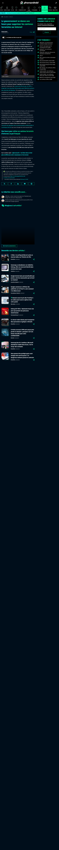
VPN (16, 10)
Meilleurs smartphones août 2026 (47, 77)
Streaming (34, 10)
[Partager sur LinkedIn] (18, 183)
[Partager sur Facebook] (11, 183)
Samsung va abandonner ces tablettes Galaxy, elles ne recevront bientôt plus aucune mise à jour (22, 267)
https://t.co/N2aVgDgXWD (15, 176)
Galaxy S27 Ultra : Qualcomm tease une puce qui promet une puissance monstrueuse (22, 311)
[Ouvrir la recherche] (56, 2)
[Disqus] (18, 226)
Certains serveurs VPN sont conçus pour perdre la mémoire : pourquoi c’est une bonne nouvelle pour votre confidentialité (22, 332)
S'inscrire (47, 32)
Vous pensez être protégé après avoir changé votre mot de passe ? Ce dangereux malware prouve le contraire (22, 355)
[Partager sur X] (4, 183)
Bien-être (55, 10)
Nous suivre (31, 183)
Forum (50, 10)
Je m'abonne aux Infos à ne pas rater (13, 37)
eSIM (28, 10)
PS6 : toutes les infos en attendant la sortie (47, 58)
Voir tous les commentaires (9, 246)
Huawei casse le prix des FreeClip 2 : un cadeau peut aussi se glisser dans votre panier (22, 300)
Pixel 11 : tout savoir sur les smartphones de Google (46, 46)
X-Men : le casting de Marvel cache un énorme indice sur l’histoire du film (22, 256)
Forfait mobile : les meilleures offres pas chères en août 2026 (47, 75)
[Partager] (34, 32)
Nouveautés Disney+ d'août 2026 (47, 62)
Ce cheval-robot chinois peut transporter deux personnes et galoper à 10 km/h (22, 321)
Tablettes (30, 13)
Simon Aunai (4, 31)
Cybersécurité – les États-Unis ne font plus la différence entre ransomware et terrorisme (16, 154)
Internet (22, 13)
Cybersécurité (22, 10)
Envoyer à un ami (25, 183)
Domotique (9, 13)
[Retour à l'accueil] (29, 2)
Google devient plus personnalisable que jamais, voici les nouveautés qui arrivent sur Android (22, 278)
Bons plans (7, 10)
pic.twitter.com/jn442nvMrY (9, 178)
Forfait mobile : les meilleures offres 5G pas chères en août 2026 (47, 71)
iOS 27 (41, 55)
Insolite (18, 13)
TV (33, 13)
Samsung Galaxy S (14, 315)
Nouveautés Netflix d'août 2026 (47, 60)
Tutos (12, 10)
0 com (31, 32)
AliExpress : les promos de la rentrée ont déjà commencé (46, 43)
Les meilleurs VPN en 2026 (46, 79)
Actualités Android (14, 282)
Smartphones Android (15, 293)
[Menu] (2, 2)
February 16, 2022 (24, 179)
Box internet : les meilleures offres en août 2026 (47, 68)
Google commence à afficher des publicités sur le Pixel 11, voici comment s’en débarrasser (22, 289)
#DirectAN (23, 176)
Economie (14, 13)
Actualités (45, 10)
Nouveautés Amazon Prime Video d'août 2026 (47, 65)
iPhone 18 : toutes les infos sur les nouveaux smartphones (47, 53)
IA (39, 10)
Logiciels (26, 13)
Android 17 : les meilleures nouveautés (46, 49)
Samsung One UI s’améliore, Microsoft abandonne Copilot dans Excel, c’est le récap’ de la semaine (22, 344)
